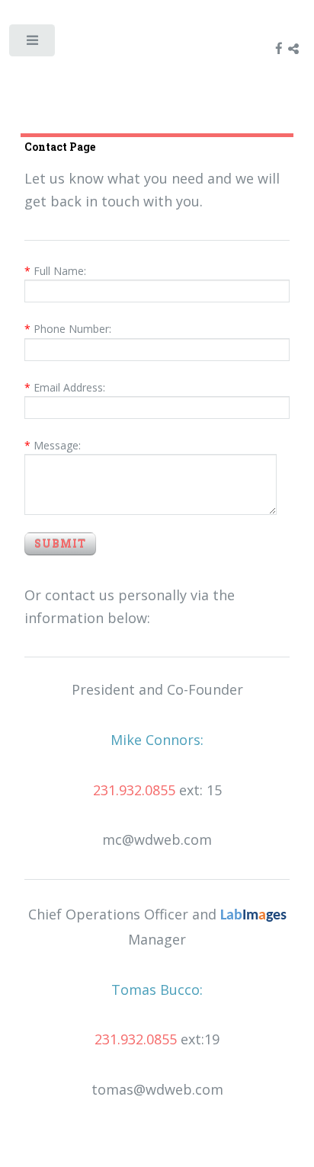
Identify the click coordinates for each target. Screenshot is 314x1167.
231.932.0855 (134, 790)
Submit (60, 543)
